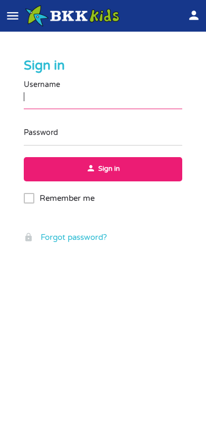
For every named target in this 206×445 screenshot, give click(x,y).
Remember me (67, 198)
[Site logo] (73, 15)
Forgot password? (73, 237)
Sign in (44, 65)
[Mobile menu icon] (12, 15)
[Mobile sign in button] (194, 15)
